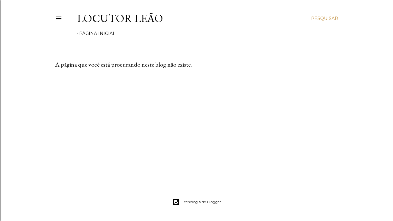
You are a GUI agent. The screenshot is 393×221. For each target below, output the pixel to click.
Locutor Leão (120, 18)
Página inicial (97, 33)
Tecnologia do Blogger (201, 202)
